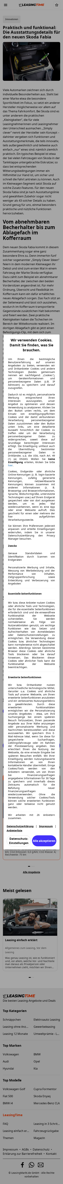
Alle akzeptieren (44, 841)
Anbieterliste (14, 830)
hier (10, 465)
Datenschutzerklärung (20, 826)
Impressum (46, 826)
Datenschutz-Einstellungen (19, 841)
